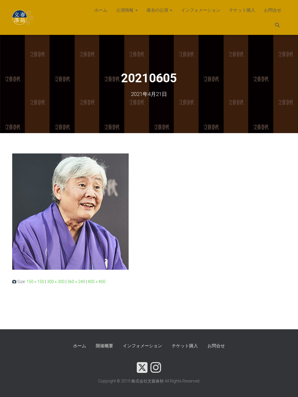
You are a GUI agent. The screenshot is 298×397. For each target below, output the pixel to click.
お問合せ (272, 10)
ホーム (100, 10)
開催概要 (104, 345)
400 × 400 (96, 281)
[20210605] (70, 211)
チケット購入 (242, 10)
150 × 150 (35, 281)
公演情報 (125, 10)
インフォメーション (200, 10)
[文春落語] (23, 17)
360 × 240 (76, 281)
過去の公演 (157, 10)
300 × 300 (56, 281)
